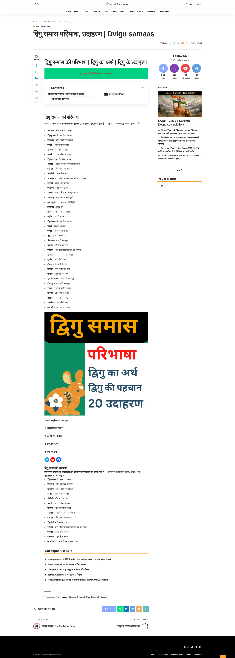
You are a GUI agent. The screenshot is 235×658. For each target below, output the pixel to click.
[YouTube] (52, 459)
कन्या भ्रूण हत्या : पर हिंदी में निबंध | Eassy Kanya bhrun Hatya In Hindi (79, 559)
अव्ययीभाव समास (55, 427)
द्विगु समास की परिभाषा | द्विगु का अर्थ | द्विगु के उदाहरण (67, 94)
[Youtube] (185, 72)
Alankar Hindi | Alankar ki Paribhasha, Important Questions (78, 579)
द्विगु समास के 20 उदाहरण (99, 597)
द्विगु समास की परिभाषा (62, 99)
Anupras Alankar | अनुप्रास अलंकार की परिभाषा (68, 569)
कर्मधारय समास (54, 435)
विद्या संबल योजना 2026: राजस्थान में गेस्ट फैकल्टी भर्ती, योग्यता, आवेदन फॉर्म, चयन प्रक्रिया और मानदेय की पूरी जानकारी (178, 140)
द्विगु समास (72, 597)
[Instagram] (174, 72)
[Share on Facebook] (170, 43)
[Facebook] (35, 4)
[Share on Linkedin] (36, 78)
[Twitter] (38, 4)
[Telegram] (46, 459)
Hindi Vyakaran (43, 26)
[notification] (181, 4)
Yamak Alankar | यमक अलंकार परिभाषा (65, 574)
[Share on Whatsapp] (174, 43)
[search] (186, 4)
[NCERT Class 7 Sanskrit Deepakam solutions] (180, 104)
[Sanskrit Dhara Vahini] (117, 4)
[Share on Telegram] (178, 43)
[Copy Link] (187, 43)
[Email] (182, 43)
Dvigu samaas (62, 597)
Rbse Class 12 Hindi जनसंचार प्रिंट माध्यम (67, 564)
